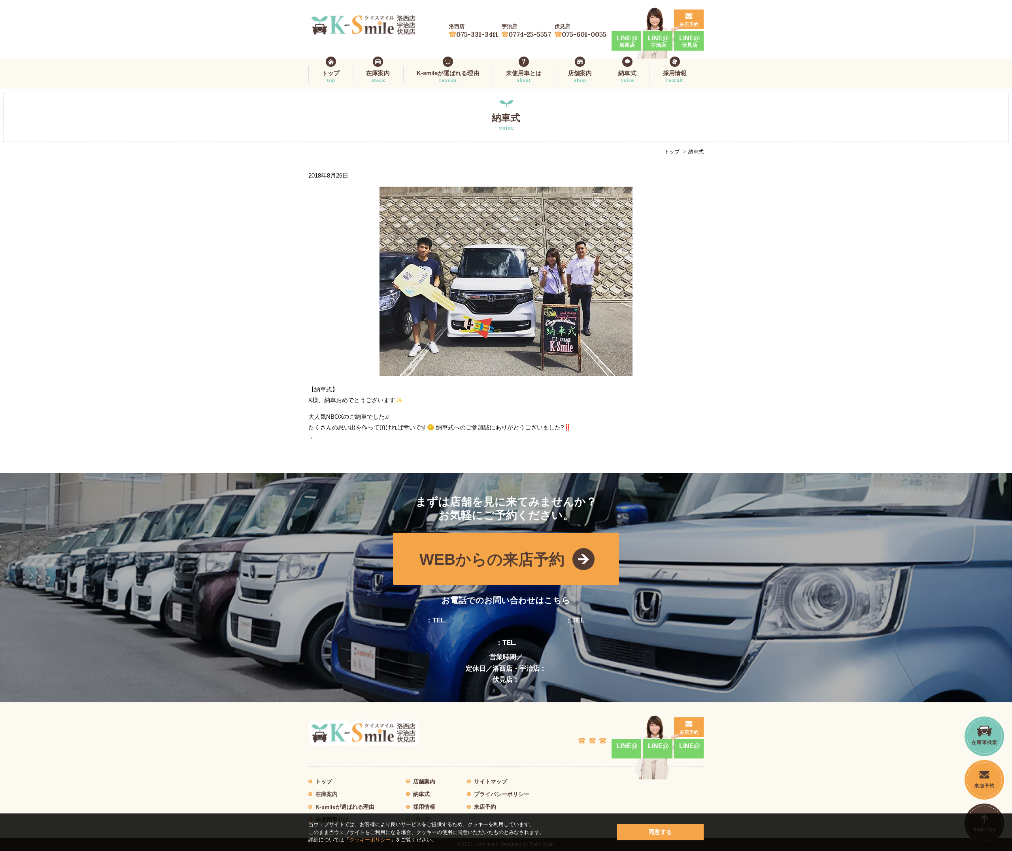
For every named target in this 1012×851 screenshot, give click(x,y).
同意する (660, 831)
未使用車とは (524, 76)
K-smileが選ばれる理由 (448, 76)
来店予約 (689, 24)
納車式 (627, 76)
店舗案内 (580, 76)
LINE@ (627, 41)
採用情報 (675, 76)
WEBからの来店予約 (492, 559)
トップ (331, 76)
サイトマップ (490, 781)
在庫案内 (378, 76)
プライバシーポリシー (501, 794)
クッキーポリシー (370, 840)
